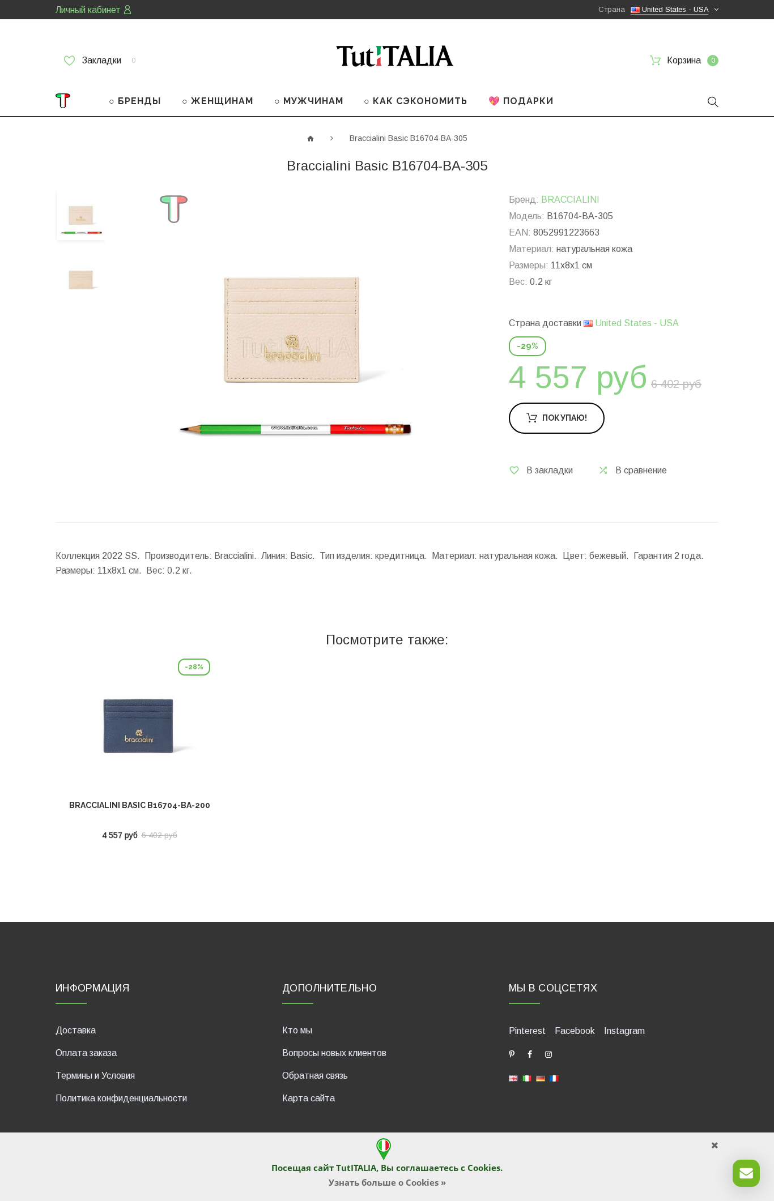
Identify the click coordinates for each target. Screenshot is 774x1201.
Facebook (575, 1031)
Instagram (624, 1031)
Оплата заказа (86, 1053)
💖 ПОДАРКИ (521, 101)
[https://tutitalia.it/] (526, 1077)
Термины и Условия (95, 1075)
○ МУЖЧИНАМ (308, 101)
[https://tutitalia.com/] (513, 1077)
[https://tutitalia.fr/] (554, 1077)
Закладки (107, 60)
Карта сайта (308, 1098)
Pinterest (527, 1031)
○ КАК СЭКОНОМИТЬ (415, 101)
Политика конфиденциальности (121, 1098)
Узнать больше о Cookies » (387, 1182)
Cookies (483, 1167)
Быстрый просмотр (139, 729)
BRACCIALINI (570, 199)
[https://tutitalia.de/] (540, 1077)
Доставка (76, 1030)
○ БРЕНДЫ (135, 101)
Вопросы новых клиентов (334, 1053)
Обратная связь (315, 1075)
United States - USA (636, 323)
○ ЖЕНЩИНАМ (217, 101)
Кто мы (297, 1030)
